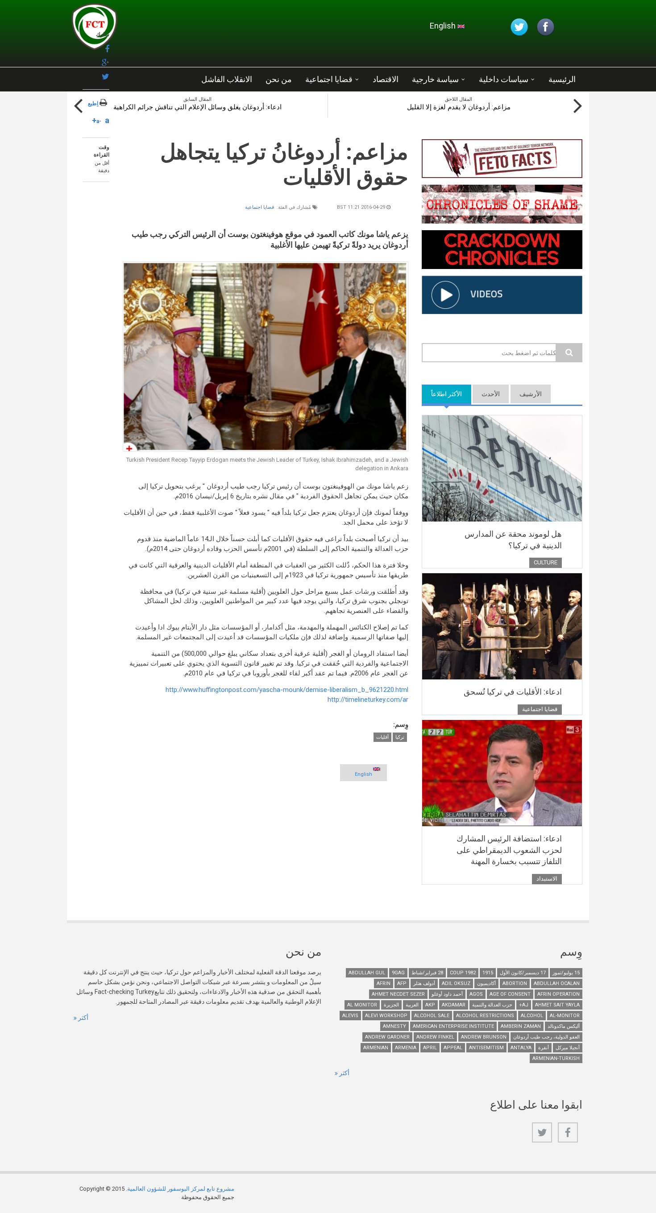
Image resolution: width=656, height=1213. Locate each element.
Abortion (514, 983)
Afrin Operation (558, 994)
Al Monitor (362, 1005)
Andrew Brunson (484, 1037)
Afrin (383, 983)
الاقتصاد (386, 79)
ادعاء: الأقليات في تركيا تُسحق (513, 691)
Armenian (375, 1048)
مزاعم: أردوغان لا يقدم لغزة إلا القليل (459, 107)
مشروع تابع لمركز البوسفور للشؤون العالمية (180, 1188)
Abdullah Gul (367, 973)
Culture (545, 562)
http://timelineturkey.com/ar (368, 700)
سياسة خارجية (435, 79)
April (430, 1048)
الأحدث (491, 393)
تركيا (399, 737)
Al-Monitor (565, 1015)
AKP (430, 1005)
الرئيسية (562, 79)
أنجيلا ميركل (568, 1048)
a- (98, 121)
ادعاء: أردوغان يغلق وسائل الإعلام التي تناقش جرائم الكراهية (197, 107)
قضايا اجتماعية (329, 79)
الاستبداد (546, 878)
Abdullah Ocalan (557, 983)
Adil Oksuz (456, 983)
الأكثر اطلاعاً (442, 393)
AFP (402, 983)
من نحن (279, 79)
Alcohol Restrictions (485, 1015)
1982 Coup (463, 973)
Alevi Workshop (386, 1015)
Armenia (405, 1048)
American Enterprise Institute (453, 1026)
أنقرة (543, 1048)
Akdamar (453, 1005)
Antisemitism (486, 1048)
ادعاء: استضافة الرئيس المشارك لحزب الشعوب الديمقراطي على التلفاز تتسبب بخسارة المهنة (509, 850)
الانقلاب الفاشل (226, 79)
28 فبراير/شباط (427, 973)
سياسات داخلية (503, 79)
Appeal (453, 1048)
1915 (487, 973)
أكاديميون (486, 983)
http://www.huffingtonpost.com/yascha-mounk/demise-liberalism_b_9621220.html (287, 690)
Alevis (350, 1015)
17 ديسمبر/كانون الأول (523, 973)
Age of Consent (510, 994)
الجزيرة (391, 1005)
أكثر (82, 1017)
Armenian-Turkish (556, 1058)
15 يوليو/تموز (566, 973)
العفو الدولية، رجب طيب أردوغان (546, 1037)
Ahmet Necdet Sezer (398, 994)
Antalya (521, 1048)
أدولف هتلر (424, 983)
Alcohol (532, 1015)
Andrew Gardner (387, 1037)
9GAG (398, 973)
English (443, 25)
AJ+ (523, 1005)
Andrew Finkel (435, 1037)
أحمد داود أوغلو (447, 994)
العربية (412, 1005)
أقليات (382, 737)
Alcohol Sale (431, 1015)
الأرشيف (530, 393)
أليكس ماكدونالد (564, 1026)
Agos (476, 994)
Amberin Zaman (521, 1026)
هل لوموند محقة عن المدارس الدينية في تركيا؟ (513, 539)
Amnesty (394, 1026)
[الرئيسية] (178, 29)
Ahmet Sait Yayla (557, 1005)
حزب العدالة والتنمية (492, 1005)
